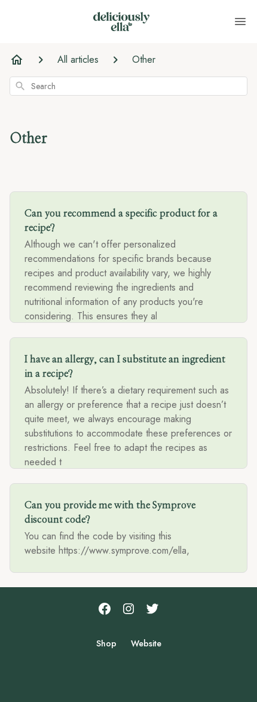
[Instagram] (128, 610)
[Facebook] (104, 610)
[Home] (17, 60)
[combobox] (128, 86)
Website (146, 643)
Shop (106, 643)
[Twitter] (152, 610)
